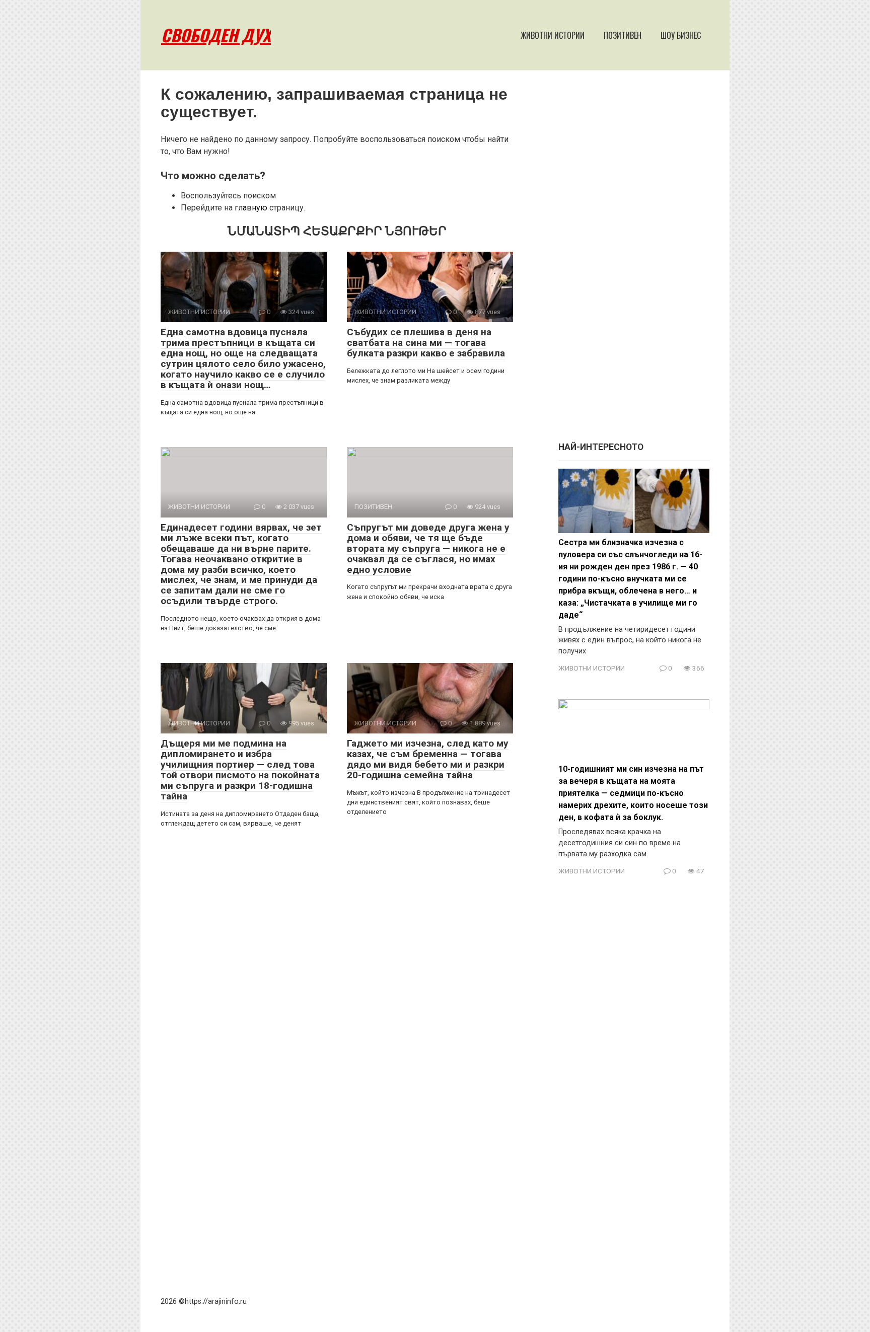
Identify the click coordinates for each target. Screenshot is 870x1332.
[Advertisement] (633, 261)
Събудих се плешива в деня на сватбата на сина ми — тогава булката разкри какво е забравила (426, 342)
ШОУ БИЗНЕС (681, 35)
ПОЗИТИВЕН (622, 35)
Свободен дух (216, 35)
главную (251, 207)
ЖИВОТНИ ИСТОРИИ (553, 35)
